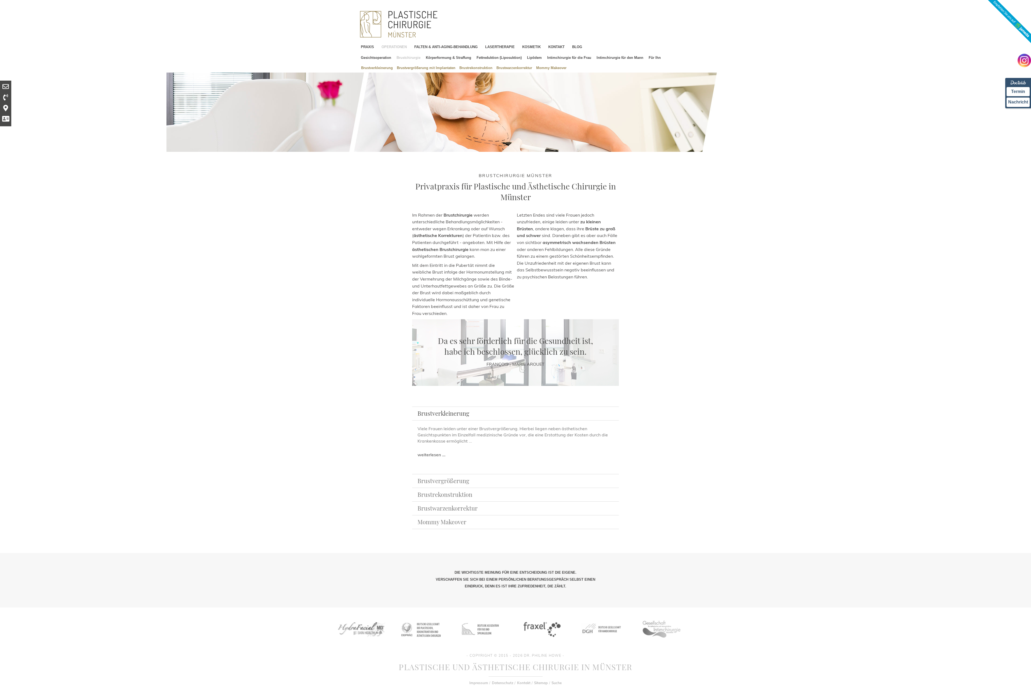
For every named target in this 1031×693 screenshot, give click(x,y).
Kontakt (524, 683)
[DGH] (601, 641)
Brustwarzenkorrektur (514, 68)
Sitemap (541, 683)
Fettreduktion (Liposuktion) (499, 58)
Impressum (478, 683)
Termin (1018, 91)
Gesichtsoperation (376, 58)
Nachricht (1018, 102)
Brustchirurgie (408, 58)
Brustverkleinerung (377, 68)
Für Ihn (655, 58)
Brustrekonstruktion (475, 68)
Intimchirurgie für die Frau (569, 58)
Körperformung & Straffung (448, 58)
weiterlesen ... (431, 454)
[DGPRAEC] (421, 641)
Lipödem (534, 58)
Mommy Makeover (551, 68)
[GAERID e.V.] (661, 641)
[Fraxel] (541, 641)
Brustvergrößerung (443, 481)
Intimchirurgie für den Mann (620, 58)
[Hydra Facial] (360, 641)
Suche (556, 683)
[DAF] (481, 641)
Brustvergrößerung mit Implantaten (426, 68)
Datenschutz (502, 683)
